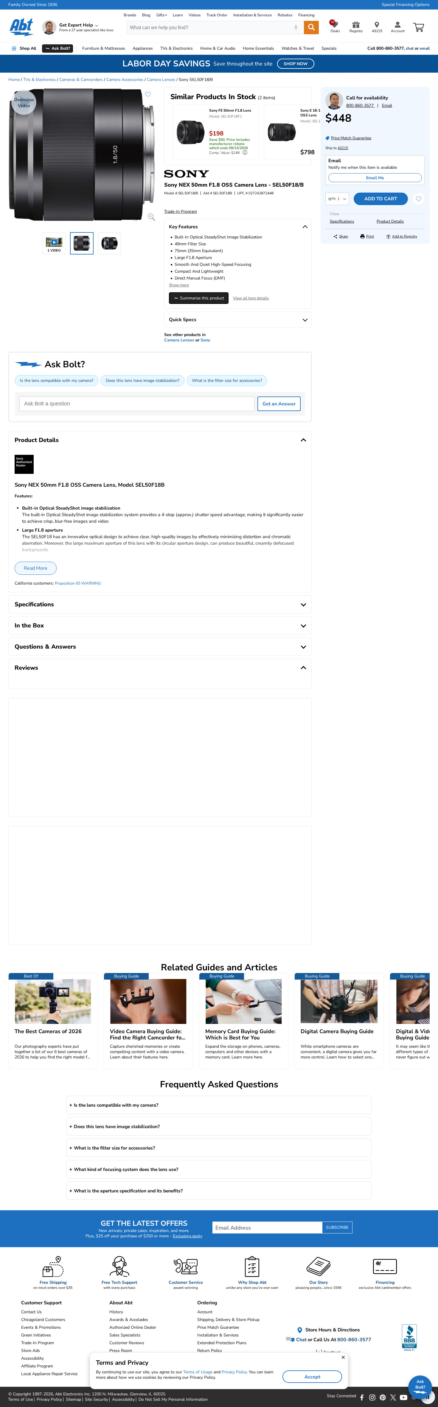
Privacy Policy (234, 1372)
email (425, 48)
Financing (306, 15)
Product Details (390, 221)
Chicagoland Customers (43, 1319)
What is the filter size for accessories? (227, 380)
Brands (130, 15)
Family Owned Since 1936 (32, 4)
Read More (35, 568)
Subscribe (337, 1227)
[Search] (311, 27)
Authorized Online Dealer (132, 1327)
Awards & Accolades (128, 1319)
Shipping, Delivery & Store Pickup (228, 1319)
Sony (205, 340)
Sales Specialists (124, 1335)
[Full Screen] (151, 217)
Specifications (342, 221)
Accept (312, 1377)
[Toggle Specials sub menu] (339, 48)
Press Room (120, 1350)
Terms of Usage (197, 1372)
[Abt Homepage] (21, 27)
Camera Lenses (161, 79)
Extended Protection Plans (221, 1343)
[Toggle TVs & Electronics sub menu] (195, 48)
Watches (298, 48)
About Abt (121, 1303)
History (116, 1312)
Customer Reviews (126, 1343)
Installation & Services (252, 15)
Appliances (143, 48)
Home (258, 48)
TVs (176, 48)
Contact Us (31, 1312)
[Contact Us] (334, 108)
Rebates (285, 15)
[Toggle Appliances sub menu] (155, 48)
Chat (301, 1339)
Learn (178, 15)
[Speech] (295, 27)
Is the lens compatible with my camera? (56, 380)
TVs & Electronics (39, 79)
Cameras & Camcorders (81, 79)
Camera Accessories (124, 79)
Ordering (207, 1303)
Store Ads (30, 1350)
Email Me (375, 178)
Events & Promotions (41, 1327)
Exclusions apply (187, 1236)
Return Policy (209, 1350)
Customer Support (41, 1303)
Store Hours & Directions (332, 1330)
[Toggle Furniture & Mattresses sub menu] (127, 48)
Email (387, 105)
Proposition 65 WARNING (78, 583)
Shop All (28, 48)
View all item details (251, 298)
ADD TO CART (380, 199)
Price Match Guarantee (218, 1327)
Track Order (216, 15)
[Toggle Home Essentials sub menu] (276, 48)
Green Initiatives (36, 1335)
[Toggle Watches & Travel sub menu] (316, 48)
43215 (343, 148)
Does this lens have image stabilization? (142, 380)
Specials (329, 48)
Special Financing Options (406, 4)
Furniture (103, 48)
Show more (179, 285)
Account (204, 1312)
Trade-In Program (37, 1343)
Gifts (160, 15)
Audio (217, 48)
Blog (146, 15)
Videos (195, 15)
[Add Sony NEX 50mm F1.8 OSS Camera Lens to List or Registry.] (147, 94)
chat (410, 48)
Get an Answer (279, 404)
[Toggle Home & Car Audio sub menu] (238, 48)
